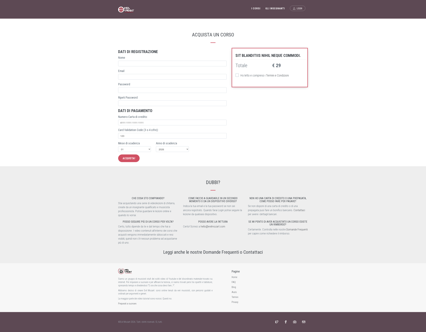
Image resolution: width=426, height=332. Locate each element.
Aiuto (234, 292)
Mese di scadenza (129, 143)
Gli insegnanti (275, 8)
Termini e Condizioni (277, 75)
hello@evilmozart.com (213, 226)
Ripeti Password (128, 97)
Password (124, 84)
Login (299, 8)
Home (234, 277)
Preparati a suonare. (127, 303)
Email (121, 71)
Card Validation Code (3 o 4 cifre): (138, 130)
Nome (121, 57)
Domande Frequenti (297, 229)
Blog (234, 287)
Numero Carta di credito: (132, 117)
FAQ (234, 282)
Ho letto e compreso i (264, 75)
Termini (235, 297)
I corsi (255, 8)
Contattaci (299, 210)
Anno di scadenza (166, 143)
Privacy (235, 302)
